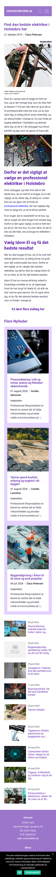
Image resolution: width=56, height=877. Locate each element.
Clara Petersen (33, 34)
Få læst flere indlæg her (28, 309)
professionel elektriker (16, 206)
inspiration (46, 41)
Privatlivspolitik (32, 872)
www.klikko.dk (31, 838)
